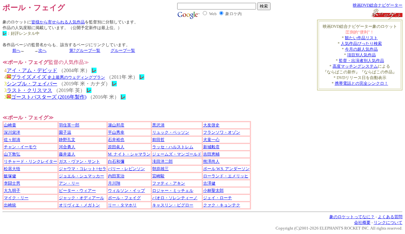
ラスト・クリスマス (29, 90)
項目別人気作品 (361, 54)
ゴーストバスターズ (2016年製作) (48, 97)
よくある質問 (390, 216)
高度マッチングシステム (355, 66)
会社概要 (362, 222)
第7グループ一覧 (84, 50)
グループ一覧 (122, 50)
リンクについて (388, 222)
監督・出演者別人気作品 (361, 60)
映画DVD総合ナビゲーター (377, 5)
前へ (16, 50)
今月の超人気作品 (361, 49)
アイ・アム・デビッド (32, 70)
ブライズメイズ (58, 77)
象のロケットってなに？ (352, 216)
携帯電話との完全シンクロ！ (361, 83)
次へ (42, 50)
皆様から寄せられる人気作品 (58, 22)
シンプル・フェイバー (32, 83)
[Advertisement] (365, 99)
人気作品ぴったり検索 (361, 43)
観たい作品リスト (361, 37)
